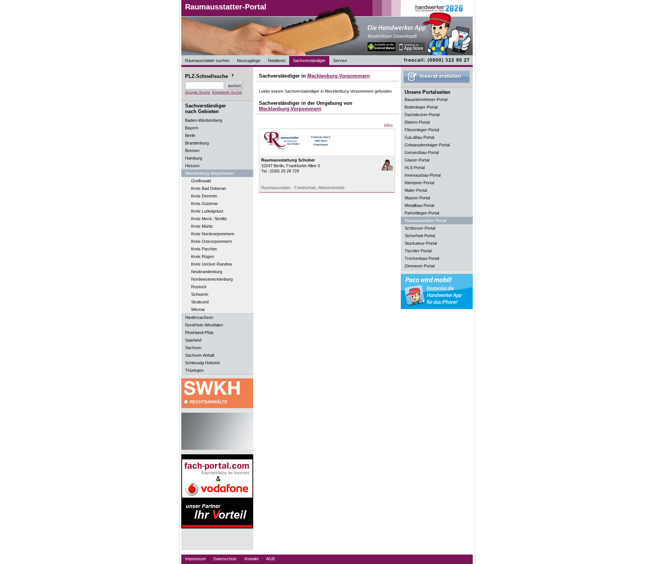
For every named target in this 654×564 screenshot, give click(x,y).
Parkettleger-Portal (422, 213)
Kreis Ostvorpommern (211, 241)
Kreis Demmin (204, 196)
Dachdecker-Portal (422, 114)
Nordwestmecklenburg (212, 279)
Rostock (199, 286)
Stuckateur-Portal (421, 243)
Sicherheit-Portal (420, 235)
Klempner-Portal (419, 182)
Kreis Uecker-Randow (211, 264)
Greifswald (201, 181)
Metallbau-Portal (419, 205)
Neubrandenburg (206, 271)
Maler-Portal (416, 190)
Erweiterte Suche (227, 92)
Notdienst (276, 60)
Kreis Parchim (204, 249)
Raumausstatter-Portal (225, 7)
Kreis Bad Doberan (208, 188)
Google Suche (197, 92)
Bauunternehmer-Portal (426, 99)
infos (388, 125)
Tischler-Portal (418, 251)
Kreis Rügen (202, 256)
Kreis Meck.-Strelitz (209, 218)
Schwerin (199, 294)
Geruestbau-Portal (422, 152)
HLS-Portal (415, 167)
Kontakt (251, 558)
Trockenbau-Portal (422, 258)
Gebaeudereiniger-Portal (427, 145)
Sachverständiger (309, 60)
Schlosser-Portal (420, 228)
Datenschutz (225, 558)
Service (340, 60)
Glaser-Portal (417, 160)
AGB (270, 558)
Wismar (198, 309)
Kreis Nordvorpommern (212, 234)
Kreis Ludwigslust (207, 211)
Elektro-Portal (417, 122)
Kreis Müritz (202, 226)
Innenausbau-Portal (423, 175)
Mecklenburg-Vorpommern (338, 76)
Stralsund (200, 302)
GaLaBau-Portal (419, 137)
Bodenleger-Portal (421, 107)
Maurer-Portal (417, 198)
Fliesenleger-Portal (422, 129)
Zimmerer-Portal (419, 266)
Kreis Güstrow (204, 203)
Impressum (195, 558)
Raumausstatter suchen (207, 60)
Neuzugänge (248, 60)
